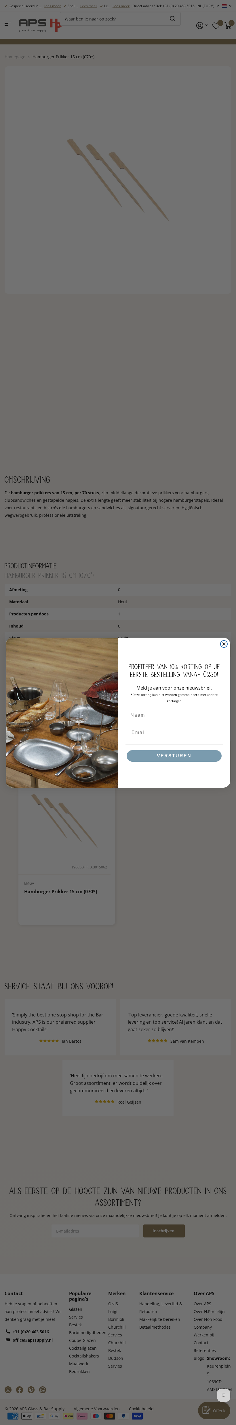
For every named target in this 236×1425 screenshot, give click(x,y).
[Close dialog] (223, 644)
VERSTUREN (174, 755)
